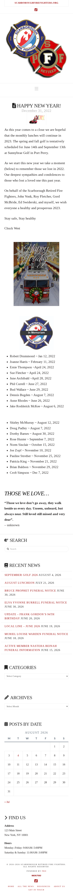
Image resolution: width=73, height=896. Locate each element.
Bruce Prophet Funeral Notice (30, 590)
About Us (59, 886)
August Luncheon (20, 582)
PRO (44, 871)
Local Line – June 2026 (22, 626)
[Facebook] (36, 10)
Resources (43, 886)
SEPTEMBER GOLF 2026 (21, 574)
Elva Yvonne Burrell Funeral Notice (36, 602)
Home (11, 886)
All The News (26, 886)
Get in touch (36, 890)
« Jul (7, 801)
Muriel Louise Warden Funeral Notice (36, 634)
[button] (36, 89)
